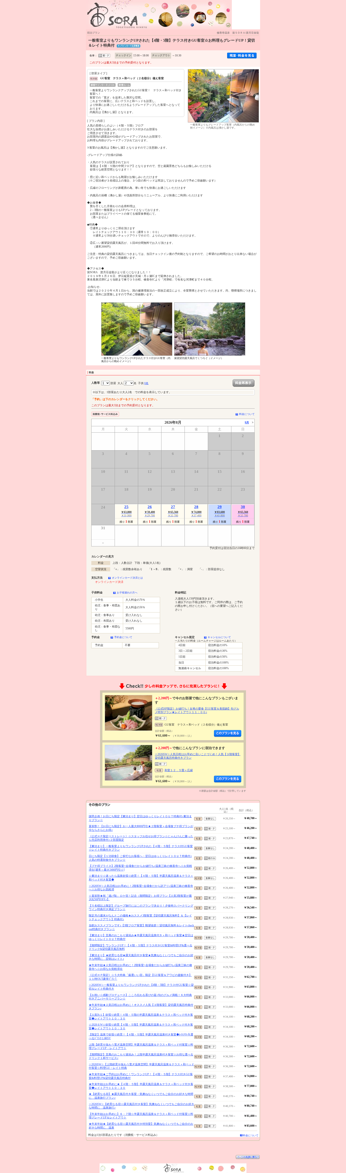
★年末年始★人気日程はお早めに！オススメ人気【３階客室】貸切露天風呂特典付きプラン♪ (141, 1006)
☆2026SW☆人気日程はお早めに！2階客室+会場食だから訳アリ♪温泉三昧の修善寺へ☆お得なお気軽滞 (141, 887)
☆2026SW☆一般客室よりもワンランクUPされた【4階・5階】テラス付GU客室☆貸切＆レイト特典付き (141, 986)
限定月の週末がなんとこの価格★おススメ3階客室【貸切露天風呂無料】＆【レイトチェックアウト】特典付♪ (140, 917)
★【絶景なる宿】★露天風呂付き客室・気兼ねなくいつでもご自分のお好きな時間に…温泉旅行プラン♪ (141, 1095)
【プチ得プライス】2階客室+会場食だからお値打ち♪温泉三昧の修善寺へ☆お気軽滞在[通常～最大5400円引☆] (140, 867)
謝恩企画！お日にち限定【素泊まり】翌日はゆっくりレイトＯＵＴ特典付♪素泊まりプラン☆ (140, 818)
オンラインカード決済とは (127, 577)
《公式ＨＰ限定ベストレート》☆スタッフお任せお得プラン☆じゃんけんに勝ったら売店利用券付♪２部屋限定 (141, 838)
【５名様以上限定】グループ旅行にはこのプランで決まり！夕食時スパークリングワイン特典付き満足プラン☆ (141, 907)
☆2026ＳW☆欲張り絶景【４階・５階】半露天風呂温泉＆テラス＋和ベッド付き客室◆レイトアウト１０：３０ (141, 1026)
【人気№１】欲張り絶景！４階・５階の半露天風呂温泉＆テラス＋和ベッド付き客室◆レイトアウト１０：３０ (141, 1016)
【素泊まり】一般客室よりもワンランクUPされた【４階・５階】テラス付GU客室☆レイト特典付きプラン (141, 848)
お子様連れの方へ (127, 592)
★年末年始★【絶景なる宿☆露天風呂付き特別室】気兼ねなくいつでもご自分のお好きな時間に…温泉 (141, 1125)
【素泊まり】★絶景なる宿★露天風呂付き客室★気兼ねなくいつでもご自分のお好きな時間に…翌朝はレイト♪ (141, 957)
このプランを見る (227, 733)
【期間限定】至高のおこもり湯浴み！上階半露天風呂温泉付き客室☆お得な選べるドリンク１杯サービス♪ (141, 1056)
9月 (247, 422)
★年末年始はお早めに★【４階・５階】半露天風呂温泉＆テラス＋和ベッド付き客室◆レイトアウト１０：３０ (141, 1086)
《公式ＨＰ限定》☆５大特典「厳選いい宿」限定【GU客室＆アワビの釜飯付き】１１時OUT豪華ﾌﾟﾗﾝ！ (140, 976)
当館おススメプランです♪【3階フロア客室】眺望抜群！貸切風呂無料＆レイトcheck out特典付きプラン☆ (141, 927)
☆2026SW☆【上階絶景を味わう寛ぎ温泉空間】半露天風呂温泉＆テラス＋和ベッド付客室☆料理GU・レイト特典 (141, 1066)
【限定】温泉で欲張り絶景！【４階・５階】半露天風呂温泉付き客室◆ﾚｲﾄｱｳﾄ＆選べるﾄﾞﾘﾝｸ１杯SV (141, 1036)
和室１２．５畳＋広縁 (179, 770)
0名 (146, 383)
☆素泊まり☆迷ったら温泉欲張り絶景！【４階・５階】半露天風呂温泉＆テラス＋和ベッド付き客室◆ (141, 877)
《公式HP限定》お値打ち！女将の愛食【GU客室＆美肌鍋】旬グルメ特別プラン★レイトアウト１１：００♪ (197, 710)
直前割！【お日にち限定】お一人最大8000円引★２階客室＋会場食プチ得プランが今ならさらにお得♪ (141, 828)
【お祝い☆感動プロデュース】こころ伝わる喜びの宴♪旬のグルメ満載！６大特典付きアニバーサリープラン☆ (140, 996)
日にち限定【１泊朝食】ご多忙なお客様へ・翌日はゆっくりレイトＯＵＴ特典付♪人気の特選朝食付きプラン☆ (140, 857)
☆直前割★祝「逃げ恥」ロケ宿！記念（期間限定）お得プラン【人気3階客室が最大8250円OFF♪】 (140, 897)
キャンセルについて (219, 637)
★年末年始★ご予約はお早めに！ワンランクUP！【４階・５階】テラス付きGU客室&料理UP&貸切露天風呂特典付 (141, 1076)
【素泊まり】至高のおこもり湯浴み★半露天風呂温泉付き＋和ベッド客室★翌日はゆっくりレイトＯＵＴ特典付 (141, 937)
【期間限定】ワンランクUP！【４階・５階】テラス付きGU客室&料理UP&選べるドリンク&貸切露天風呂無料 (140, 947)
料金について (247, 414)
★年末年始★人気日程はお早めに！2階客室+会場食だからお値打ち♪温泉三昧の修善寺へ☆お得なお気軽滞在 (140, 967)
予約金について (123, 637)
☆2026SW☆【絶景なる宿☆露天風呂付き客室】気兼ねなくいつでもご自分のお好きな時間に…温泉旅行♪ (141, 1106)
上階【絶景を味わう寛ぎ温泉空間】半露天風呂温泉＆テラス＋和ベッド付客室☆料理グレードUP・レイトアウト (141, 1046)
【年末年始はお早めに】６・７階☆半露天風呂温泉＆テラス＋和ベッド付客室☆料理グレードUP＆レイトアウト (141, 1115)
